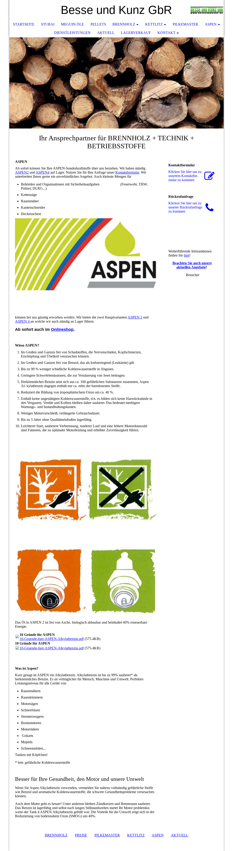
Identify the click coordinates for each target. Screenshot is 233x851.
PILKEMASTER (107, 835)
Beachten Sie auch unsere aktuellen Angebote (192, 265)
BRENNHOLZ (123, 24)
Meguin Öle (72, 24)
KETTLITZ (154, 24)
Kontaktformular (127, 172)
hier (186, 255)
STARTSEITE (23, 24)
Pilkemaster (185, 24)
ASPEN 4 (22, 321)
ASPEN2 (22, 172)
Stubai (47, 24)
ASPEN (211, 24)
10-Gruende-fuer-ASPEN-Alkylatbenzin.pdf (52, 639)
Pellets (98, 24)
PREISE (81, 835)
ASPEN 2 (135, 317)
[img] (207, 10)
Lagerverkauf (136, 33)
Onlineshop (62, 329)
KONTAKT (166, 33)
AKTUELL (105, 33)
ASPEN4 (42, 172)
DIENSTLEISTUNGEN (72, 33)
